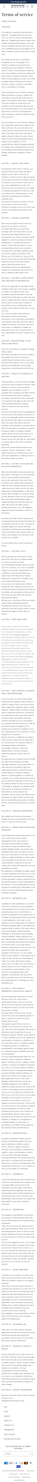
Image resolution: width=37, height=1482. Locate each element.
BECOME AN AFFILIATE (12, 1439)
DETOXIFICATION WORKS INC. (16, 1470)
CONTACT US (9, 1425)
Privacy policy (14, 1474)
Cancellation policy (19, 1480)
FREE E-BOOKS (9, 1434)
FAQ (5, 1407)
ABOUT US (8, 1421)
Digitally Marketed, (21, 634)
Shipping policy (26, 1477)
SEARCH (7, 1416)
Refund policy (31, 1470)
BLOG (6, 1411)
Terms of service (24, 1474)
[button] (4, 6)
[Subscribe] (30, 1453)
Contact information (14, 1477)
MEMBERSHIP (9, 1430)
